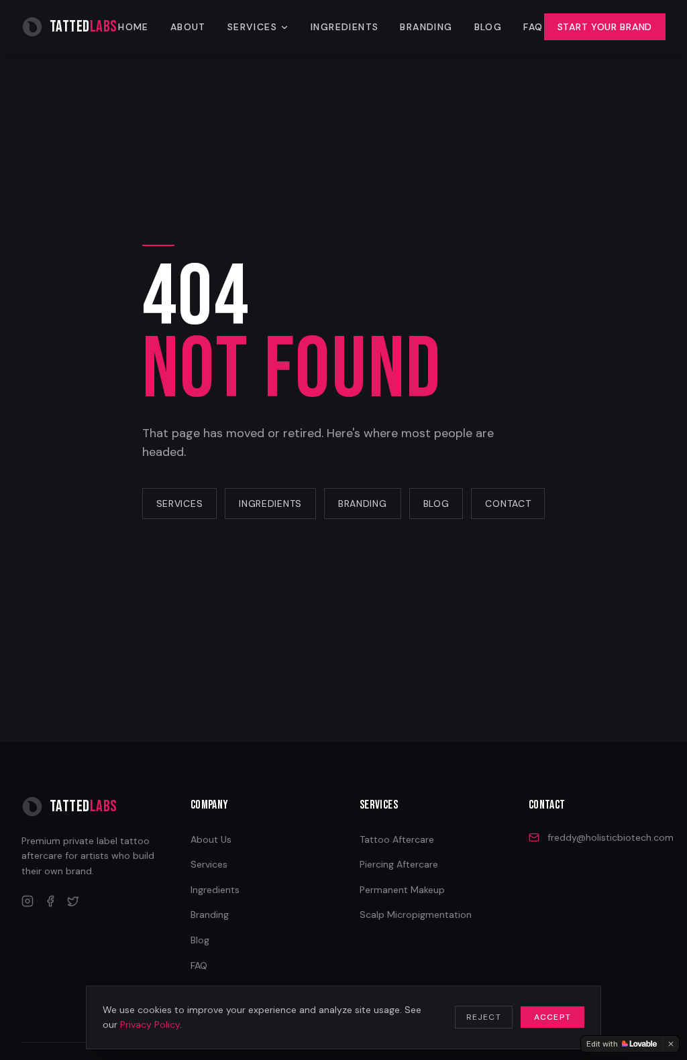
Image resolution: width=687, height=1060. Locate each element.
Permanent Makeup (402, 890)
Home (133, 27)
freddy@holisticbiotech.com (610, 837)
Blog (488, 27)
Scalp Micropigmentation (416, 914)
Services (252, 27)
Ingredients (344, 27)
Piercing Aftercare (399, 864)
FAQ (533, 27)
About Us (211, 839)
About (188, 27)
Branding (426, 27)
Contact (508, 503)
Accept (552, 1017)
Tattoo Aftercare (397, 839)
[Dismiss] (671, 1044)
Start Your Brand (605, 27)
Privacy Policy (150, 1024)
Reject (483, 1017)
